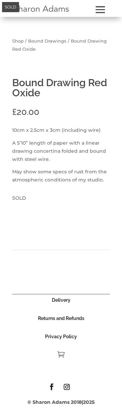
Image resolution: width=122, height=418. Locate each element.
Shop (18, 41)
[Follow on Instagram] (67, 387)
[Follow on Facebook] (51, 386)
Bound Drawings (47, 41)
